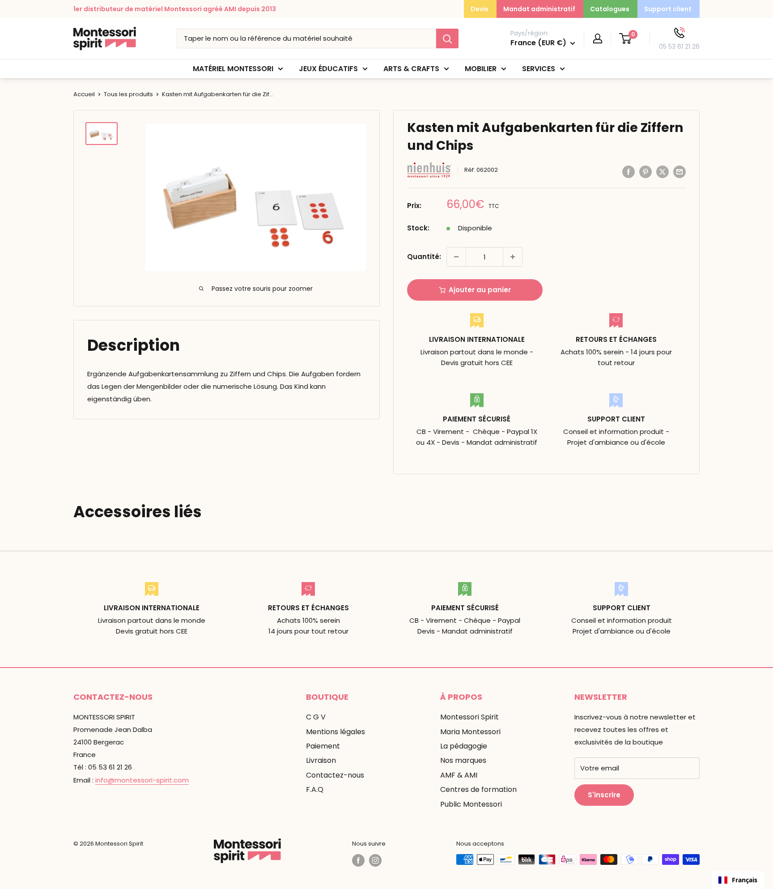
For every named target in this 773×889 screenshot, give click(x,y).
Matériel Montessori (233, 69)
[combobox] (738, 880)
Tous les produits (128, 94)
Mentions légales (335, 732)
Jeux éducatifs (328, 69)
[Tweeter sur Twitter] (662, 171)
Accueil (84, 94)
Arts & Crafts (411, 69)
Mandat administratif (539, 8)
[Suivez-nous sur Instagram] (375, 860)
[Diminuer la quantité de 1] (456, 256)
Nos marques (463, 760)
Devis (479, 8)
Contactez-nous (335, 775)
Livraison (321, 760)
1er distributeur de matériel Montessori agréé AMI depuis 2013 (174, 8)
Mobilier (481, 69)
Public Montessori (471, 804)
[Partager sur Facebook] (628, 171)
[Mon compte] (597, 38)
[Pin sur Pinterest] (645, 171)
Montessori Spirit (469, 717)
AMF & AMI (458, 775)
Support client (668, 8)
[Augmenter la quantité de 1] (512, 256)
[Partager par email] (679, 171)
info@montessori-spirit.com (142, 780)
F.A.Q (314, 789)
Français (744, 880)
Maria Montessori (470, 732)
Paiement (323, 746)
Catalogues (609, 8)
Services (538, 69)
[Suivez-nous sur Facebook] (358, 860)
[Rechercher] (447, 38)
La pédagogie (463, 746)
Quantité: (424, 256)
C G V (316, 717)
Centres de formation (478, 789)
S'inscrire (604, 795)
